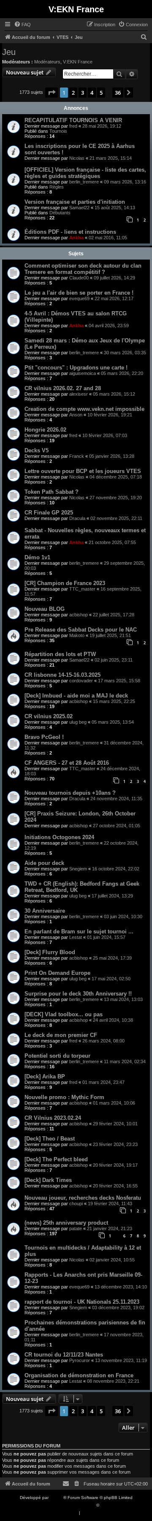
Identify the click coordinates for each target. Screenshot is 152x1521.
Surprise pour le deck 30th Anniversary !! (78, 993)
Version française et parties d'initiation (74, 202)
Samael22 (79, 207)
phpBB (56, 1497)
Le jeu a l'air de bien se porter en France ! (78, 293)
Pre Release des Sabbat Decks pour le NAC (80, 629)
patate (75, 1228)
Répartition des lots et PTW (60, 654)
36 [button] (118, 92)
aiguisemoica (82, 373)
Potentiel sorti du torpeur (57, 1056)
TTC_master (82, 588)
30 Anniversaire (44, 911)
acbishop (78, 614)
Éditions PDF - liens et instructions (70, 232)
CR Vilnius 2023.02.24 (52, 1118)
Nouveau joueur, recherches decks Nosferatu (82, 1198)
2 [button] (73, 92)
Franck (76, 456)
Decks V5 (36, 450)
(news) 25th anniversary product (66, 1223)
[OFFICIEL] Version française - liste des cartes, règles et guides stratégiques (85, 173)
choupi (76, 1203)
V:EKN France (77, 61)
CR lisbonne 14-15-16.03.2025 (62, 675)
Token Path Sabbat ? (51, 492)
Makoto (76, 635)
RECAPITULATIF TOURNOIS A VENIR (73, 120)
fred (73, 126)
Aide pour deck (44, 863)
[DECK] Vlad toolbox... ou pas (63, 1014)
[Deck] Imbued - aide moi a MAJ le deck (76, 695)
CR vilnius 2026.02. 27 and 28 (62, 388)
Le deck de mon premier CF (60, 1035)
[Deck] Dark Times (48, 1180)
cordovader (81, 680)
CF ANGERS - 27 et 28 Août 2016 (66, 763)
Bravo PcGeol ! (44, 737)
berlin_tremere (84, 181)
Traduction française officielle (66, 1505)
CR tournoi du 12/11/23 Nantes (63, 1354)
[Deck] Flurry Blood (49, 952)
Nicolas (76, 158)
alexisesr (78, 394)
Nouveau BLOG (44, 609)
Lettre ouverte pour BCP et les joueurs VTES (82, 471)
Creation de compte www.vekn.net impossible (84, 409)
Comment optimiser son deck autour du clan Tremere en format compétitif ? (82, 269)
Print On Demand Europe (57, 973)
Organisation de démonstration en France (78, 1375)
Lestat (75, 937)
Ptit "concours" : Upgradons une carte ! (76, 367)
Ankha (76, 237)
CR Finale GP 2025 (48, 512)
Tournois (58, 131)
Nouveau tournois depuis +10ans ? (70, 793)
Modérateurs (47, 61)
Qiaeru (107, 1505)
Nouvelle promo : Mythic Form (64, 1097)
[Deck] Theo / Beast (49, 1138)
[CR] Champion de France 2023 (64, 583)
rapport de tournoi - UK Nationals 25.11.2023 (81, 1302)
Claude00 (79, 277)
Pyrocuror (79, 1360)
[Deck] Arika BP (44, 1076)
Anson (75, 414)
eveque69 (79, 298)
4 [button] (91, 92)
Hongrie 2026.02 (45, 430)
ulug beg (78, 722)
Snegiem (78, 868)
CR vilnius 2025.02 (48, 716)
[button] (51, 93)
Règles (56, 186)
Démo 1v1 (37, 557)
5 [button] (101, 92)
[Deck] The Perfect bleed (56, 1159)
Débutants (60, 212)
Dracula (77, 518)
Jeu (9, 52)
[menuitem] (22, 24)
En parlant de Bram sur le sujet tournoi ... (78, 931)
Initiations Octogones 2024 (59, 837)
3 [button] (82, 92)
